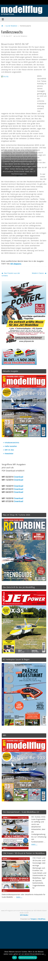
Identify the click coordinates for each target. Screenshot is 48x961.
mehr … (34, 844)
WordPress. (42, 919)
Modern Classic (38, 273)
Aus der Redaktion (11, 26)
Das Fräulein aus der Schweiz (11, 274)
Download (18, 476)
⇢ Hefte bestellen (10, 446)
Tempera (33, 919)
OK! (14, 957)
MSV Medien (24, 915)
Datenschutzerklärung (27, 957)
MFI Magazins (15, 264)
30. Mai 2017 (8, 36)
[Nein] (45, 955)
